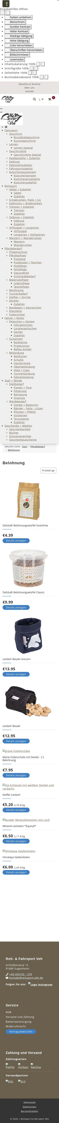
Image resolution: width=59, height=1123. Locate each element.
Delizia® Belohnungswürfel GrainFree (25, 525)
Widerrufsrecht (16, 1026)
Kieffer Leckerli (11, 794)
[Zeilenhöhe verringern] (30, 73)
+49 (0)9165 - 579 (20, 974)
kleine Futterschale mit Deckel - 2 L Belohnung (23, 758)
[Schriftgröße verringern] (32, 68)
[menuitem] (6, 127)
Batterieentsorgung (19, 1021)
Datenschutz (29, 1106)
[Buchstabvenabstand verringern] (42, 77)
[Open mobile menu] (1, 108)
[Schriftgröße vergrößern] (36, 68)
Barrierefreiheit (29, 1111)
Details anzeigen (16, 540)
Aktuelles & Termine (29, 84)
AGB (8, 1012)
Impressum (29, 1102)
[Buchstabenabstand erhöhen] (46, 77)
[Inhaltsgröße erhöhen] (43, 64)
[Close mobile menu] (1, 112)
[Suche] (34, 99)
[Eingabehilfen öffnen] (5, 3)
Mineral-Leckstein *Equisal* (19, 826)
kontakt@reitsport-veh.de (26, 977)
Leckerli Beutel (11, 726)
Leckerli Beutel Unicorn (17, 659)
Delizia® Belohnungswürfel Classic (24, 592)
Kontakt (29, 91)
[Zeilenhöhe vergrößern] (35, 73)
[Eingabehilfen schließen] (8, 13)
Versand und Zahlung (20, 1017)
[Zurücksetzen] (2, 13)
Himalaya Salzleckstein (16, 857)
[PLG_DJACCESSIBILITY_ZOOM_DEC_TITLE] (38, 64)
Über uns (29, 87)
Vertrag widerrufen (21, 1031)
